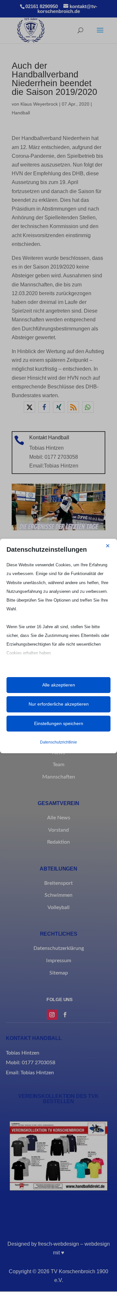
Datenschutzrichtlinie (58, 742)
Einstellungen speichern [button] (58, 723)
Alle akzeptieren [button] (58, 684)
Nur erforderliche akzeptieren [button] (59, 704)
